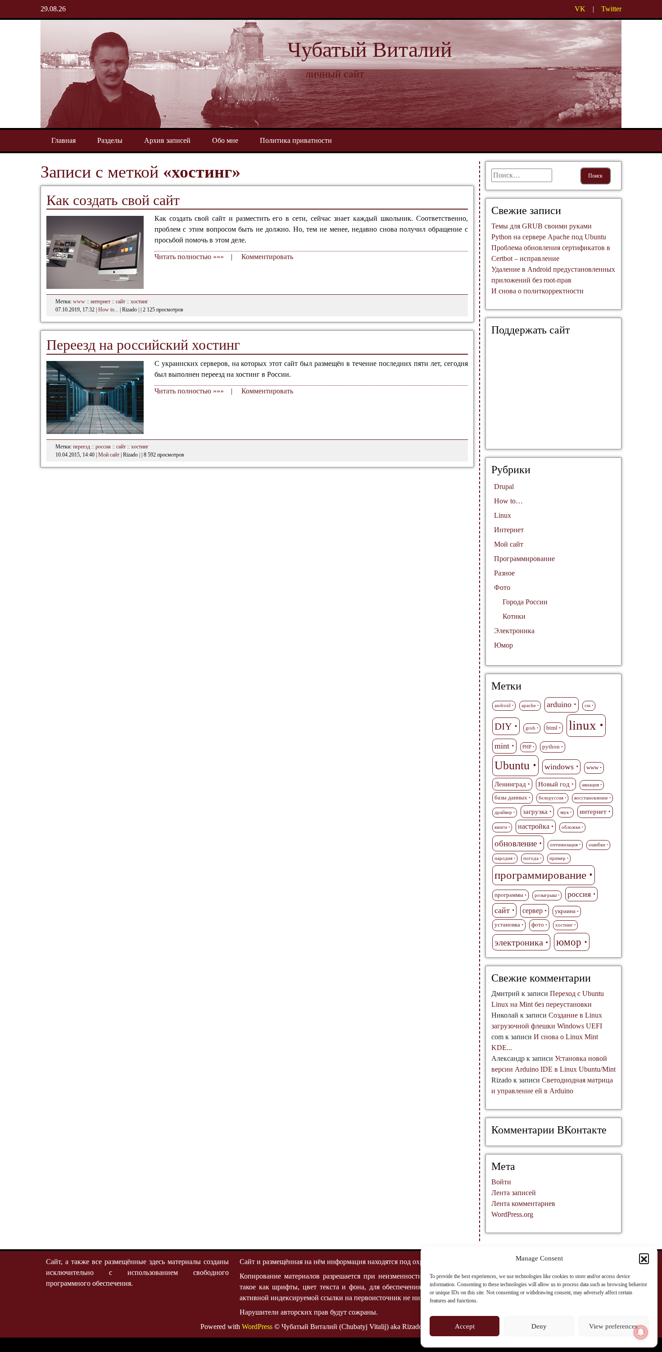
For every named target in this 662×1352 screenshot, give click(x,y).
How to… (508, 501)
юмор (568, 942)
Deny (539, 1326)
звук (564, 812)
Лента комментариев (523, 1203)
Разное (504, 573)
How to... (108, 309)
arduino (559, 704)
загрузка (535, 811)
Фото (502, 587)
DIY (503, 726)
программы (508, 895)
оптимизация (564, 844)
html (552, 728)
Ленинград (510, 784)
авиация (590, 784)
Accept (465, 1326)
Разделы (109, 140)
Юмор (503, 645)
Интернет (509, 530)
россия (103, 446)
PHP (526, 747)
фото (537, 925)
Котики (514, 616)
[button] (643, 1258)
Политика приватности (296, 140)
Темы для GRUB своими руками (541, 226)
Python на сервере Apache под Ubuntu (548, 237)
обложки (571, 827)
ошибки (597, 844)
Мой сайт (108, 455)
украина (565, 911)
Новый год (554, 784)
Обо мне (225, 140)
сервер (532, 911)
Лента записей (513, 1193)
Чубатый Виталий (369, 49)
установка (507, 925)
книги (500, 827)
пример (557, 858)
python (551, 747)
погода (531, 858)
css (587, 705)
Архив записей (167, 140)
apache (528, 705)
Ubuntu (512, 765)
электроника (518, 942)
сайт (120, 301)
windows (559, 766)
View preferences (613, 1326)
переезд (81, 446)
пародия (503, 858)
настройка (533, 826)
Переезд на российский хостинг (143, 345)
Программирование (524, 558)
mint (501, 745)
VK (580, 9)
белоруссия (551, 797)
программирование (540, 875)
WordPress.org (512, 1214)
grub (530, 728)
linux (582, 725)
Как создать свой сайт (113, 200)
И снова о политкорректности (537, 291)
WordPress (257, 1326)
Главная (63, 140)
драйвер (503, 812)
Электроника (514, 631)
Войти (501, 1182)
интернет (100, 301)
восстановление (591, 797)
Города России (525, 602)
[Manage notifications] (641, 1332)
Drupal (504, 486)
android (502, 705)
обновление (515, 843)
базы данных (510, 798)
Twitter (611, 9)
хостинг (139, 301)
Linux (502, 515)
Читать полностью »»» (189, 256)
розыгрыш (546, 895)
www (79, 301)
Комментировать (267, 256)
